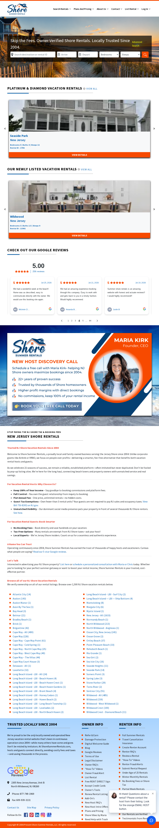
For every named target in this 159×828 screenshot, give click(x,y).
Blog (87, 747)
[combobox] (32, 54)
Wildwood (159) (94, 699)
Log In (145, 8)
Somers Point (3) (95, 674)
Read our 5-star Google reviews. (50, 551)
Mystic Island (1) (95, 611)
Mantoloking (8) (95, 602)
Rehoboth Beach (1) (97, 649)
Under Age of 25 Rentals (135, 772)
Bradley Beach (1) (22, 619)
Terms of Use (92, 756)
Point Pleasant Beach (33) (100, 644)
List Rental (131, 8)
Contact (115, 8)
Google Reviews (93, 752)
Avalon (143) (19, 598)
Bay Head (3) (19, 611)
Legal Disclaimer (94, 760)
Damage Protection (95, 739)
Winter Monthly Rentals (135, 776)
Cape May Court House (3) (26, 661)
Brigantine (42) (21, 627)
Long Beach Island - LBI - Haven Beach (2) (35, 699)
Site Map (31, 807)
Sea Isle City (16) (95, 661)
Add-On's (90, 798)
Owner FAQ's (91, 764)
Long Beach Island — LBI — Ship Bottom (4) (109, 598)
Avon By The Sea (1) (23, 606)
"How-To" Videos (94, 768)
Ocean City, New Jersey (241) (101, 632)
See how (18, 512)
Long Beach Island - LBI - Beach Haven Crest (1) (38, 682)
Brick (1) (17, 623)
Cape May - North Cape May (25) (29, 649)
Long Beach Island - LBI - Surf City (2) (106, 594)
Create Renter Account (134, 747)
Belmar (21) (19, 615)
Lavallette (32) (20, 670)
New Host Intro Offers (96, 806)
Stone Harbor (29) (96, 682)
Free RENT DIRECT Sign (97, 781)
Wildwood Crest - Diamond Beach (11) (106, 712)
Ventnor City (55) (95, 691)
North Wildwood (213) (98, 623)
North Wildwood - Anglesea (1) (102, 627)
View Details (79, 154)
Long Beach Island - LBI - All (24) (30, 674)
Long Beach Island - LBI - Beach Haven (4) (35, 678)
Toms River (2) (94, 686)
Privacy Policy (51, 807)
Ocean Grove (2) (94, 636)
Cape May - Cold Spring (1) (26, 644)
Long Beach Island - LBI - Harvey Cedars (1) (35, 695)
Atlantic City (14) (22, 594)
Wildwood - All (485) (97, 695)
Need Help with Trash (96, 819)
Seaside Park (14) (95, 670)
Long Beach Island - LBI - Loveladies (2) (33, 707)
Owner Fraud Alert (94, 773)
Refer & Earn (91, 735)
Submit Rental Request (134, 768)
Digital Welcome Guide (97, 743)
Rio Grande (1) (94, 653)
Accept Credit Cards (95, 785)
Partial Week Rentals (133, 788)
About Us (102, 8)
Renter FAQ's (129, 751)
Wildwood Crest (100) (97, 707)
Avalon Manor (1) (22, 602)
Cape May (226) (21, 636)
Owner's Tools (92, 789)
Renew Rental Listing (96, 794)
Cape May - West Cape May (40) (29, 653)
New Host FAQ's (93, 802)
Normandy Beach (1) (97, 619)
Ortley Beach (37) (95, 640)
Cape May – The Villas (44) (26, 657)
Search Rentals (61, 8)
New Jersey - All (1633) (98, 615)
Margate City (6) (95, 606)
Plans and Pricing (83, 8)
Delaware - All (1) (22, 665)
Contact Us (13, 807)
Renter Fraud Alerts (132, 764)
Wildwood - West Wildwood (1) (102, 703)
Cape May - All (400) (23, 632)
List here (65, 564)
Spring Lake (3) (94, 678)
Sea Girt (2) (92, 657)
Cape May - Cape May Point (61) (29, 640)
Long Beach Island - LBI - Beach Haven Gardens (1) (39, 686)
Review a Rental (130, 755)
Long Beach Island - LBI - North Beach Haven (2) (38, 712)
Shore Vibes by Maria (96, 815)
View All (91, 88)
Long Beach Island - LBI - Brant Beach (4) (34, 691)
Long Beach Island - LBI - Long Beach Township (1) (39, 703)
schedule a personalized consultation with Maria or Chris (103, 564)
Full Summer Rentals (133, 735)
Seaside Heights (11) (97, 665)
